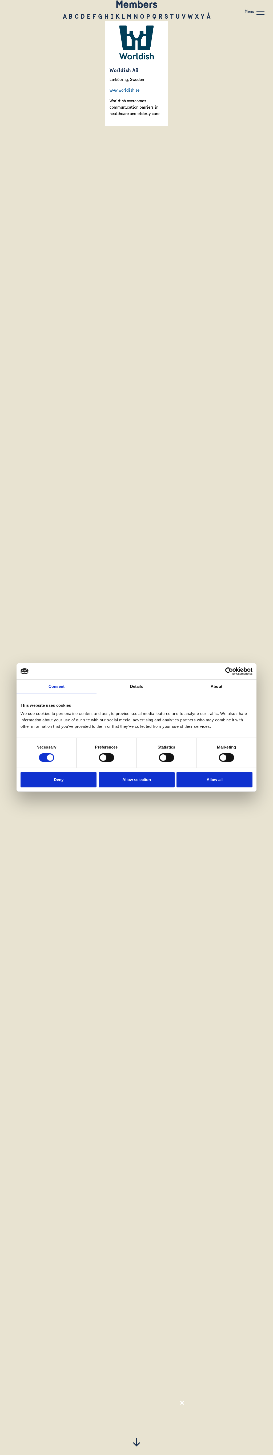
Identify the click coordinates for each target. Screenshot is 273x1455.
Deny (58, 779)
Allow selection (136, 779)
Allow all (215, 779)
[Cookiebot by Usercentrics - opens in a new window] (229, 671)
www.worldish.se (124, 90)
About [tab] (216, 686)
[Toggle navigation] (260, 12)
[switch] (106, 757)
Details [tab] (136, 686)
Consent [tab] (57, 686)
